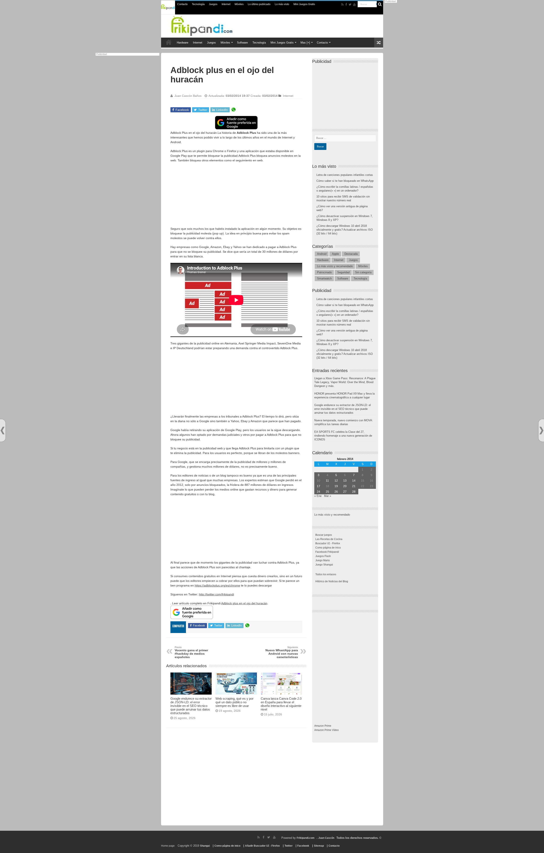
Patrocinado (324, 272)
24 (318, 491)
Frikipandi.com (305, 837)
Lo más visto (282, 4)
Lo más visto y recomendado (335, 266)
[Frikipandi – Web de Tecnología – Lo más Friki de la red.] (210, 25)
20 (345, 486)
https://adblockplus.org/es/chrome (217, 585)
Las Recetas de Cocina (328, 539)
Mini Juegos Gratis (304, 4)
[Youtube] (354, 4)
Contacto (182, 4)
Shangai (205, 845)
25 (327, 491)
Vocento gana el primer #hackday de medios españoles (191, 652)
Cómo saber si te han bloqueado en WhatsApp (345, 180)
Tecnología (198, 4)
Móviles (239, 4)
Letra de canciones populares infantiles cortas (344, 174)
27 (345, 491)
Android (321, 253)
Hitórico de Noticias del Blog (331, 581)
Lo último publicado (259, 4)
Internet (226, 4)
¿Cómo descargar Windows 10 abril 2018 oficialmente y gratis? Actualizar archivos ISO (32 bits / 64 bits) (344, 229)
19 (336, 486)
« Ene (318, 496)
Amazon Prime (322, 725)
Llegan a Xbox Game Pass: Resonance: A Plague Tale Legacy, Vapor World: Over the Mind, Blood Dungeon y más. (344, 382)
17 (318, 486)
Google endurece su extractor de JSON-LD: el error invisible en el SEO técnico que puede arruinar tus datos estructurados (191, 706)
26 (336, 491)
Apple (335, 253)
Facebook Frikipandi (327, 551)
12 (336, 480)
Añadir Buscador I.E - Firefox (262, 845)
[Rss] (342, 4)
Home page (168, 845)
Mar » (327, 496)
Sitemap (319, 845)
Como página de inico (328, 547)
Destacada (351, 253)
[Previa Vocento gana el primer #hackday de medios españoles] (2, 430)
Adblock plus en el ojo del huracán (244, 603)
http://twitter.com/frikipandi (216, 594)
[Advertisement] (236, 196)
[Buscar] (380, 4)
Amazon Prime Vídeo (326, 730)
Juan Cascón (326, 837)
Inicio (168, 42)
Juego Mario (322, 560)
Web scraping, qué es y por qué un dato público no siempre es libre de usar (234, 702)
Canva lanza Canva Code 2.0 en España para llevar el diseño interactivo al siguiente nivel (281, 704)
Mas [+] (305, 42)
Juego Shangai (324, 564)
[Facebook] (346, 4)
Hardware (182, 42)
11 (327, 480)
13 (345, 480)
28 (354, 491)
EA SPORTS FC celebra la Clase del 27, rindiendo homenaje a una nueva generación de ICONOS (343, 435)
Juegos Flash (323, 556)
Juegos (213, 4)
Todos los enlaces (325, 574)
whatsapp (233, 109)
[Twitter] (350, 4)
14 (354, 480)
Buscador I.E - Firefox (327, 543)
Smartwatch (324, 278)
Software (242, 42)
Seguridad (343, 272)
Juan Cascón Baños (187, 95)
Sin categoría (363, 272)
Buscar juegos (323, 534)
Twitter (289, 845)
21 (354, 486)
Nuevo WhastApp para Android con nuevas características (281, 652)
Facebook (303, 845)
